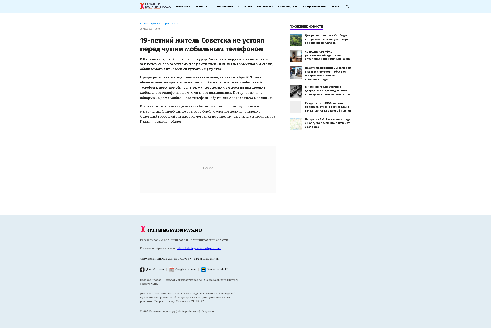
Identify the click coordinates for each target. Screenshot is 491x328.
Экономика (265, 6)
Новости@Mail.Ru (218, 269)
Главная (144, 23)
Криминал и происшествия (165, 23)
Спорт (334, 6)
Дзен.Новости (155, 269)
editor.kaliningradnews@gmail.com (199, 248)
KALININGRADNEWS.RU (174, 230)
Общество (202, 6)
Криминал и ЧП (288, 6)
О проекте (208, 311)
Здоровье (245, 6)
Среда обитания (314, 6)
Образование (223, 6)
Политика (183, 6)
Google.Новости (185, 269)
